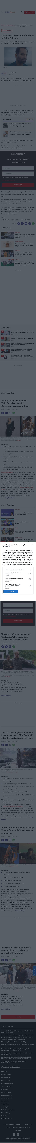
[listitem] (18, 570)
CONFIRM (11, 591)
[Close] (32, 545)
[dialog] (18, 571)
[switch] (29, 573)
